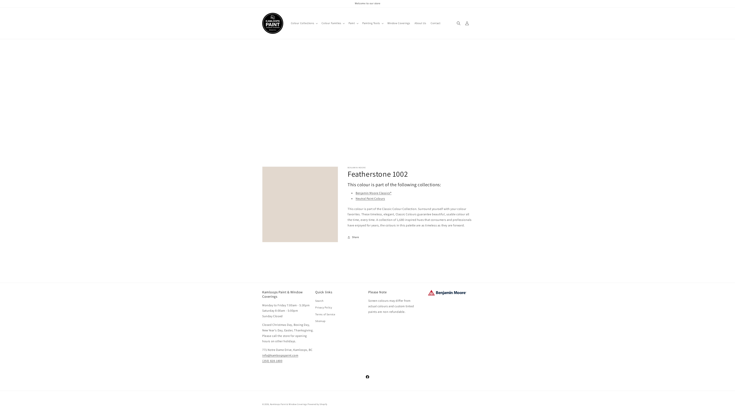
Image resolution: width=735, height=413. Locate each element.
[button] (304, 23)
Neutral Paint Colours (370, 199)
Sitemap (320, 321)
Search (319, 300)
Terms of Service (325, 314)
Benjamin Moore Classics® (373, 193)
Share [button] (355, 237)
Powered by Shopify (317, 404)
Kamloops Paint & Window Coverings (288, 404)
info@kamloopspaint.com (280, 355)
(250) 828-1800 (272, 361)
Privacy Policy (323, 307)
